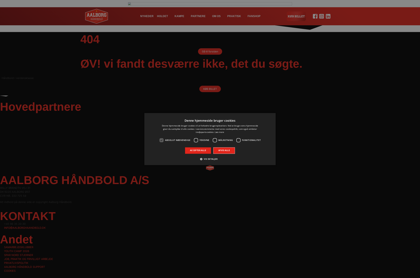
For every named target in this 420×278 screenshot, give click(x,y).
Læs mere (219, 132)
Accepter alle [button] (198, 150)
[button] (210, 159)
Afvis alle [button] (224, 150)
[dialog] (210, 139)
